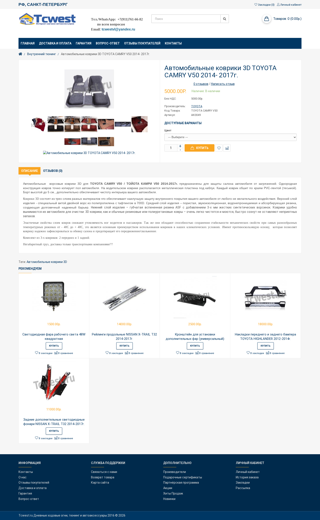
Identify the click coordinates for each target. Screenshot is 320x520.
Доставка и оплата (33, 488)
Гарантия (25, 493)
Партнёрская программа (181, 482)
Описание (29, 171)
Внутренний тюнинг (41, 54)
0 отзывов (201, 84)
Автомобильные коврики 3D (47, 262)
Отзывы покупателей (34, 482)
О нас (23, 477)
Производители (174, 472)
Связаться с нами (104, 472)
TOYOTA (196, 106)
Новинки (169, 499)
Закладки (243, 482)
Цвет (168, 130)
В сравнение (227, 148)
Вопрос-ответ (29, 499)
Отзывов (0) (52, 171)
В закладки (218, 148)
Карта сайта (100, 482)
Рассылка (243, 488)
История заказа (247, 477)
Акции (167, 488)
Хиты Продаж (173, 493)
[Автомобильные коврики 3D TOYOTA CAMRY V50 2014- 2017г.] (89, 89)
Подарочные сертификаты (182, 477)
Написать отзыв (223, 84)
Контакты (26, 472)
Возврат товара (102, 477)
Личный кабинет (248, 472)
